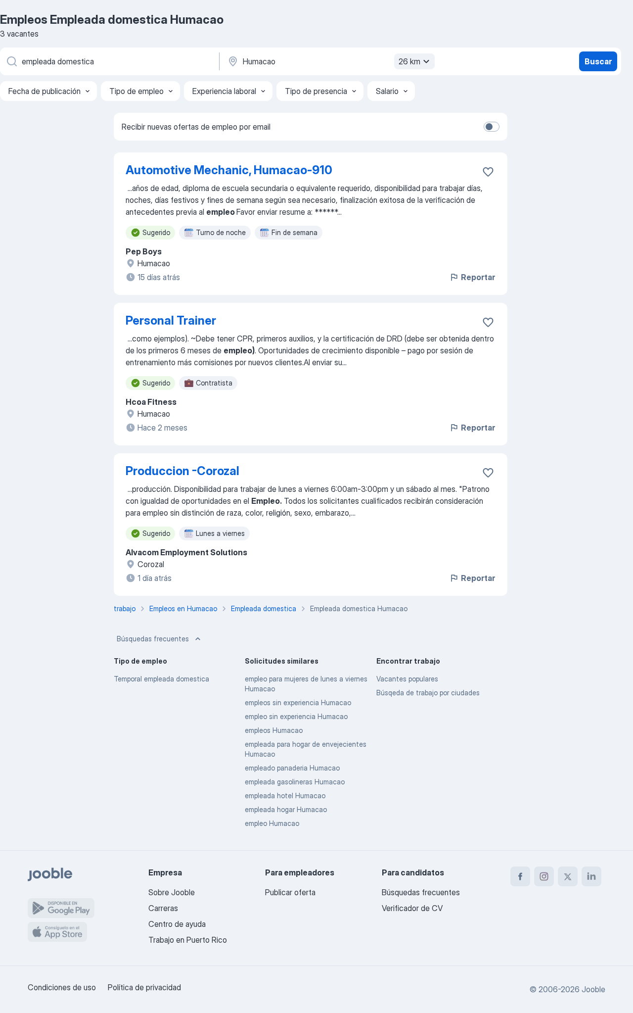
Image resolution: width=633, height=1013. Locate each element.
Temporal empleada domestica (161, 679)
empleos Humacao (274, 730)
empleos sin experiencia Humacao (298, 702)
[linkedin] (591, 876)
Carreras (163, 908)
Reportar (478, 277)
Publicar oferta (290, 892)
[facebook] (520, 876)
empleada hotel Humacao (285, 795)
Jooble (593, 989)
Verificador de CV (412, 908)
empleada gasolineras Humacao (295, 781)
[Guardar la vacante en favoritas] (488, 171)
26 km (409, 61)
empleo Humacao (272, 823)
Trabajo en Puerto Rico (187, 940)
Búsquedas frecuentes (153, 638)
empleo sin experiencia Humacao (296, 716)
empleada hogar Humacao (286, 809)
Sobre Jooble (171, 892)
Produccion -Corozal (182, 471)
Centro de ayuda (177, 924)
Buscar (598, 61)
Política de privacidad (144, 987)
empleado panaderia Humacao (292, 768)
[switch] (491, 127)
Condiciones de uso (62, 987)
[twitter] (568, 876)
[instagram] (544, 876)
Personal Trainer (171, 320)
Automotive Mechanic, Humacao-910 (229, 170)
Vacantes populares (407, 679)
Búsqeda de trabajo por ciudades (428, 692)
